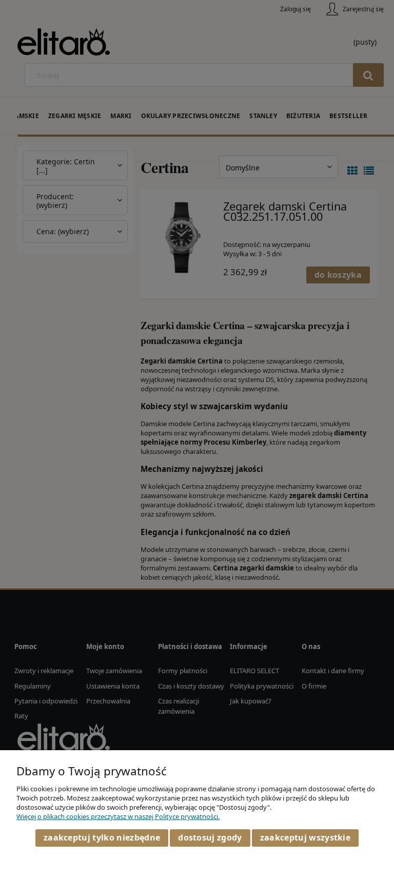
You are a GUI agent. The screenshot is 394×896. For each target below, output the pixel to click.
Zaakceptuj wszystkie (305, 837)
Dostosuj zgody (210, 837)
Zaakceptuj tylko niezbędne (102, 837)
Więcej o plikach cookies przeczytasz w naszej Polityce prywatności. (118, 816)
